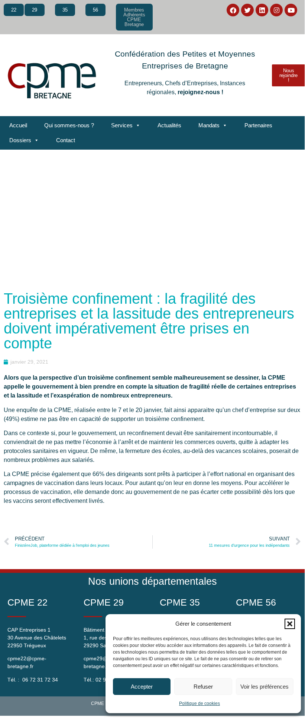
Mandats (209, 125)
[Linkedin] (262, 10)
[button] (289, 624)
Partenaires (258, 125)
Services (122, 125)
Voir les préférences (264, 686)
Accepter (142, 686)
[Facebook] (233, 10)
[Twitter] (247, 10)
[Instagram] (276, 10)
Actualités (169, 125)
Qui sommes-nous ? (69, 125)
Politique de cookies (199, 703)
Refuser (203, 686)
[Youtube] (291, 10)
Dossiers (20, 140)
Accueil (18, 125)
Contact (65, 140)
